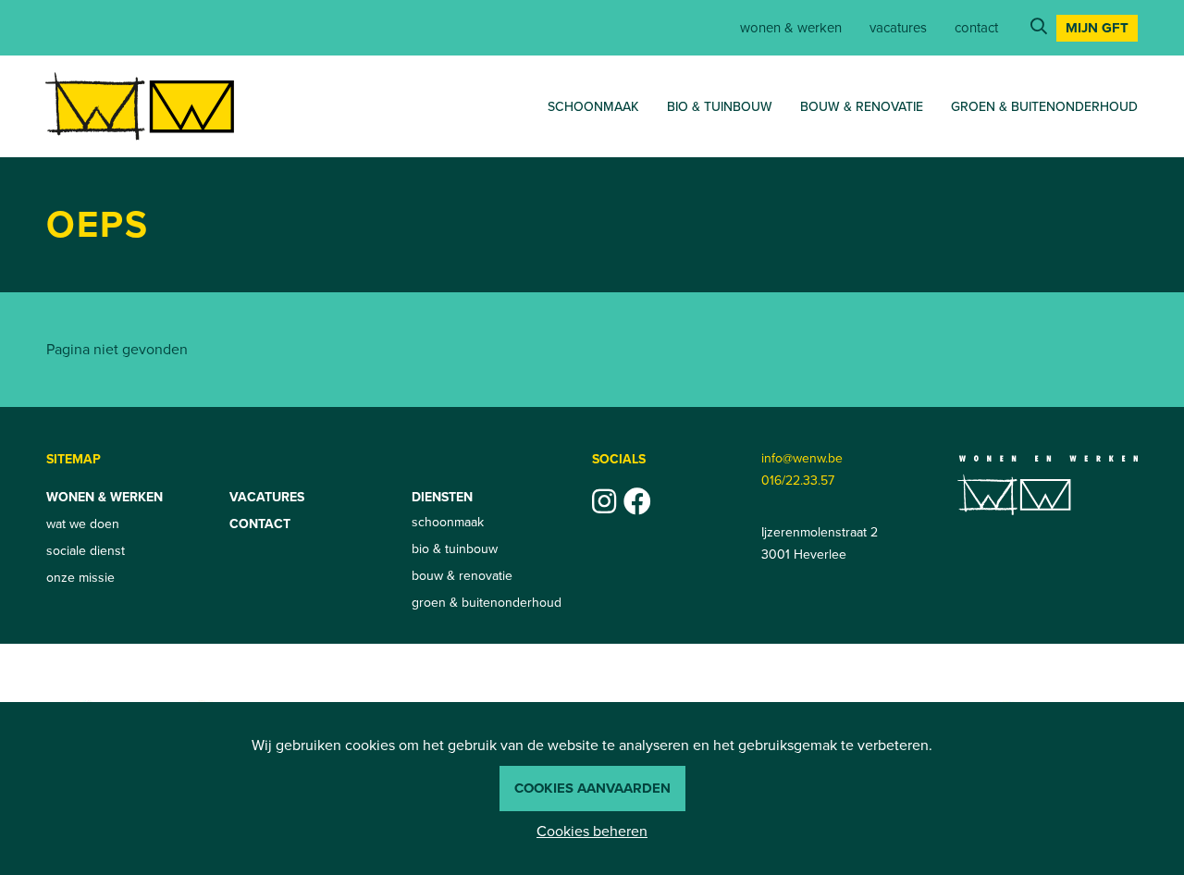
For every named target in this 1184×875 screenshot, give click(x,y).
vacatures (898, 28)
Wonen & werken (791, 28)
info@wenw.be (802, 458)
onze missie (80, 577)
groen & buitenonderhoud (1044, 107)
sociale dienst (85, 551)
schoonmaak (593, 107)
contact (976, 28)
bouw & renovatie (861, 107)
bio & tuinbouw (719, 107)
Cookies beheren (592, 831)
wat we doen (82, 524)
